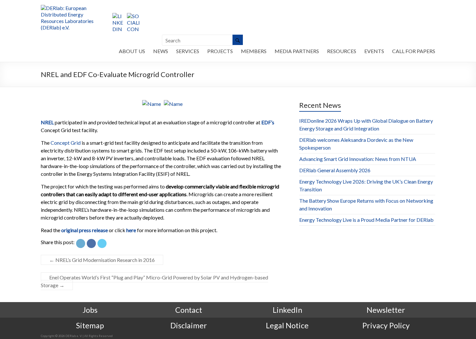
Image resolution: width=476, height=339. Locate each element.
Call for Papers (413, 51)
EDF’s (267, 122)
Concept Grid (66, 143)
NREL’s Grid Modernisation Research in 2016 (102, 260)
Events (374, 51)
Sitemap (90, 325)
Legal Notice (287, 325)
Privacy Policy (386, 325)
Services (187, 51)
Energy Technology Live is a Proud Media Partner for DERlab (366, 220)
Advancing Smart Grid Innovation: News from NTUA (357, 159)
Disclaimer (188, 325)
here (131, 230)
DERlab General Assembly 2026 (334, 170)
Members (253, 51)
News (160, 51)
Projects (220, 51)
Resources (341, 51)
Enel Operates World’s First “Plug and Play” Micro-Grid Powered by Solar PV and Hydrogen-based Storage (154, 281)
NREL (47, 122)
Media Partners (297, 51)
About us (132, 51)
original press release (84, 230)
